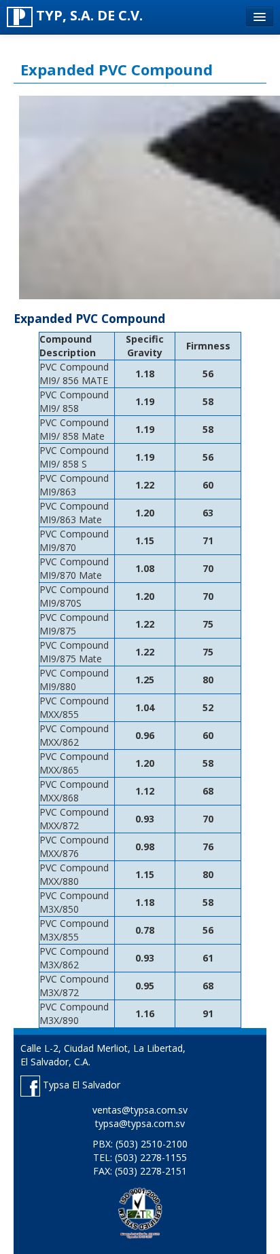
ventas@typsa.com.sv (140, 1109)
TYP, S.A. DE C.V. (88, 15)
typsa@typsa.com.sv (140, 1123)
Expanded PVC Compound (116, 69)
